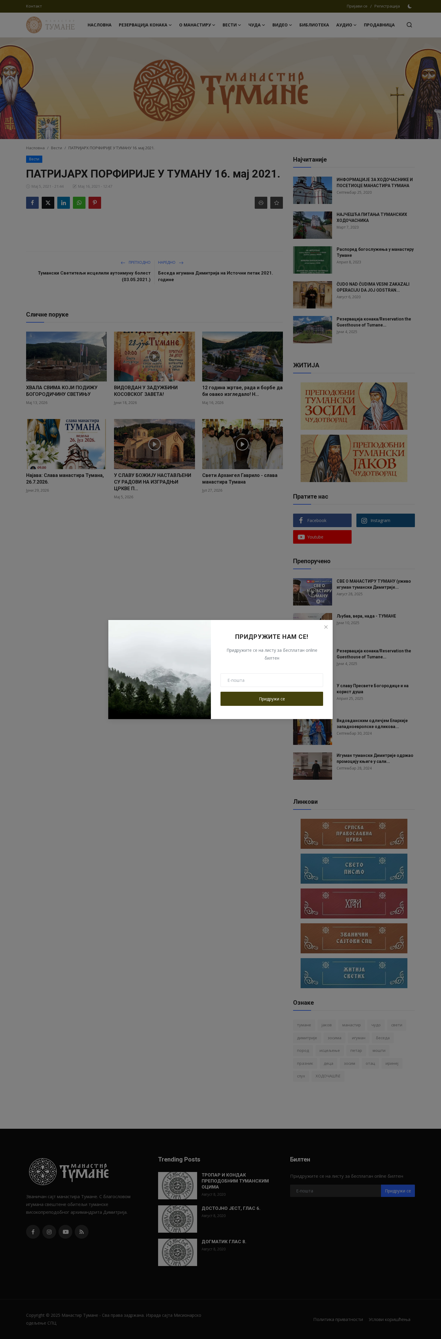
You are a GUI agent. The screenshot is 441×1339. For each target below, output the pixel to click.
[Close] (325, 626)
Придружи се (272, 699)
